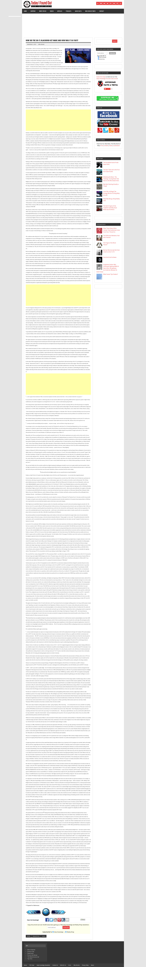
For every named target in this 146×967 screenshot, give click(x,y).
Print (102, 145)
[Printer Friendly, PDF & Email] (83, 920)
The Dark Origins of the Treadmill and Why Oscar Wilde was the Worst (110, 207)
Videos (52, 11)
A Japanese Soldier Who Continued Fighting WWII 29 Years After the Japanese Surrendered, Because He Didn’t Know (107, 268)
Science (43, 936)
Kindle (106, 145)
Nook (110, 145)
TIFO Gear (31, 965)
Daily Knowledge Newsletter (43, 965)
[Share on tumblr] (63, 920)
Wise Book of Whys (90, 11)
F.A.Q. (69, 965)
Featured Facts (36, 936)
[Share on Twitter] (51, 920)
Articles (59, 11)
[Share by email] (67, 920)
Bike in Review (31, 949)
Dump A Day (30, 951)
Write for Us (42, 11)
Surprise (33, 11)
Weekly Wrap (70, 932)
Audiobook (117, 145)
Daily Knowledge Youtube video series (106, 78)
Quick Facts (78, 11)
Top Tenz (29, 959)
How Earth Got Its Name (109, 257)
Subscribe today (100, 77)
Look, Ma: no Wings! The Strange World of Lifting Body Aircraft (111, 193)
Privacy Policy (85, 965)
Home (25, 11)
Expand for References (33, 905)
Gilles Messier (41, 44)
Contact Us (55, 965)
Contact (101, 11)
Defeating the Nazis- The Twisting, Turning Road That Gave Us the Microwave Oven (111, 178)
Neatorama (30, 953)
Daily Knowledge (58, 932)
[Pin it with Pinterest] (59, 920)
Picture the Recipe (32, 955)
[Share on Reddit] (55, 920)
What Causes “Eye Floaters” (110, 274)
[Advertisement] (73, 25)
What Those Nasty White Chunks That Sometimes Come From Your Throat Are (111, 230)
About (92, 965)
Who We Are (77, 965)
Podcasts (68, 11)
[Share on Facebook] (47, 920)
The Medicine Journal (33, 957)
